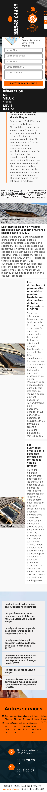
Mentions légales (11, 789)
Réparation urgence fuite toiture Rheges (29, 722)
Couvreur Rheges (7, 717)
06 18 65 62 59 (16, 27)
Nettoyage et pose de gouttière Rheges (11, 724)
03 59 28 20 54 (16, 11)
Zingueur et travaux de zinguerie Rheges (20, 724)
